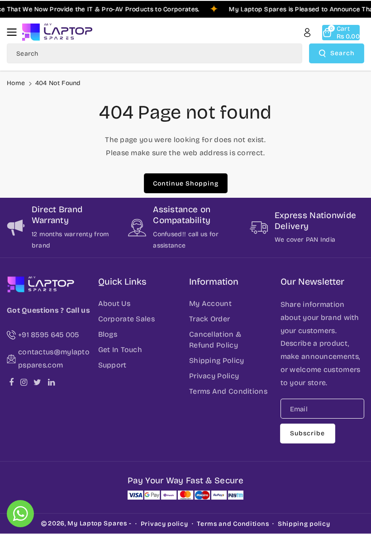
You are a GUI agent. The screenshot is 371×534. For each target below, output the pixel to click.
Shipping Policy (216, 360)
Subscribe (307, 433)
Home (16, 83)
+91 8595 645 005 (48, 334)
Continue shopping (186, 183)
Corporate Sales (126, 319)
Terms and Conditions (233, 524)
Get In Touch (120, 349)
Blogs (108, 334)
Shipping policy (304, 524)
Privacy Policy (214, 376)
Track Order (209, 319)
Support (112, 365)
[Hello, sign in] (307, 32)
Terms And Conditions (228, 391)
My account (210, 303)
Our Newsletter (312, 281)
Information (213, 281)
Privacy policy (164, 524)
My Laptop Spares (97, 523)
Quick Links (122, 281)
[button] (14, 32)
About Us (114, 303)
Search (342, 53)
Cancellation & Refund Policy (215, 339)
